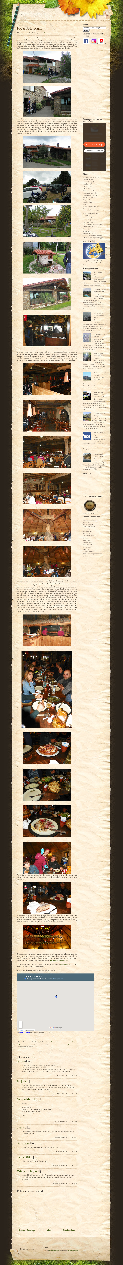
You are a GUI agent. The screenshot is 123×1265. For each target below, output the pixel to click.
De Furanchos (87, 529)
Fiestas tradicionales (88, 195)
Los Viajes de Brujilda (89, 527)
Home (22, 15)
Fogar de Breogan (29, 28)
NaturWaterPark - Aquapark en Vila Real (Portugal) (99, 394)
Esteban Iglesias (27, 1171)
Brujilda (21, 1081)
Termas (85, 231)
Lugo (84, 204)
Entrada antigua (69, 1230)
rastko (21, 1061)
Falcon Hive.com (73, 1250)
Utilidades (86, 233)
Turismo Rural (87, 547)
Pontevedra (71, 1042)
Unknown (23, 1143)
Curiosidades (86, 191)
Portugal (85, 220)
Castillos (85, 186)
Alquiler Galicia (87, 549)
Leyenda (85, 202)
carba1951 (23, 1157)
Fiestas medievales (88, 193)
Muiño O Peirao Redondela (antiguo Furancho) (99, 356)
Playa (84, 215)
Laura (20, 1127)
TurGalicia (85, 538)
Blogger (100, 238)
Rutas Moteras (87, 227)
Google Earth (86, 200)
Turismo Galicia (87, 524)
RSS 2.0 (53, 1044)
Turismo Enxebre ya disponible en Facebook (99, 435)
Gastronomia (63, 1042)
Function (31, 1249)
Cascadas (85, 184)
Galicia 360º (86, 522)
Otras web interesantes (89, 211)
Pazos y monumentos (89, 213)
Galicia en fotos (87, 533)
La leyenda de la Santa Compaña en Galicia (99, 315)
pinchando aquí (66, 964)
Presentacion (86, 222)
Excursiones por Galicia (89, 520)
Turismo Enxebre (24, 1032)
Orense (85, 209)
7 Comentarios (47, 33)
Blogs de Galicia (87, 542)
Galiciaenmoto (87, 545)
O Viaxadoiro (86, 540)
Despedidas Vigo (27, 1099)
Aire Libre (86, 179)
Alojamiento (86, 182)
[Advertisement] (94, 81)
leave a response (67, 1044)
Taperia (20, 1044)
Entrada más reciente (27, 1230)
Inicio (49, 1230)
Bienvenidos (97, 272)
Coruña (85, 188)
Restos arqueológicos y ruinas (91, 224)
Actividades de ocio (53, 1042)
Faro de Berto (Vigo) (89, 536)
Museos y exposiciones (89, 206)
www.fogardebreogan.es (59, 960)
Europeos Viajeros (88, 551)
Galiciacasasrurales (88, 531)
